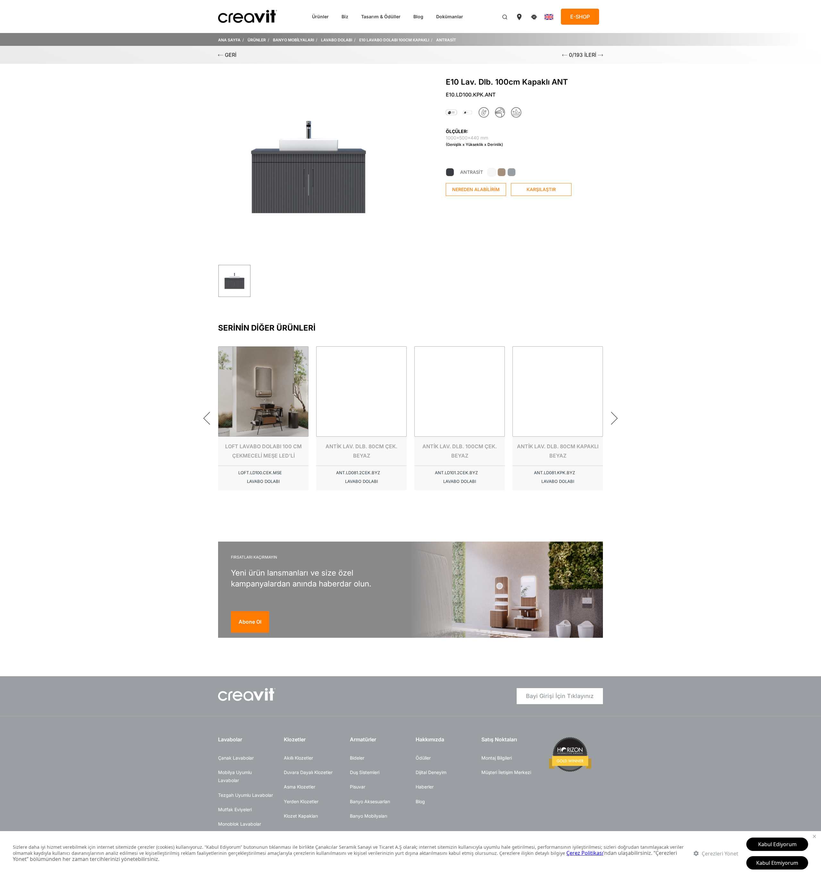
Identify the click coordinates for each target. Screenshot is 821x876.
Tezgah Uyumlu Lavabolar (245, 795)
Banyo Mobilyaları (368, 816)
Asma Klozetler (299, 786)
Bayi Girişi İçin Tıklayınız (560, 696)
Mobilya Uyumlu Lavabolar (235, 776)
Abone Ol (250, 622)
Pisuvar (357, 786)
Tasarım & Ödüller (381, 16)
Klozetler (295, 739)
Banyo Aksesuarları (370, 801)
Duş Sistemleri (364, 772)
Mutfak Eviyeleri (235, 809)
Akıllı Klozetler (298, 758)
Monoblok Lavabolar (239, 824)
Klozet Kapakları (301, 816)
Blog (418, 16)
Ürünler (320, 16)
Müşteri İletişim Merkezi (506, 772)
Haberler (425, 786)
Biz (345, 16)
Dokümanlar (449, 16)
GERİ (229, 55)
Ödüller (423, 758)
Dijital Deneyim (431, 772)
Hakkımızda (430, 739)
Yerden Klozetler (301, 801)
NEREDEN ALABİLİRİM (476, 189)
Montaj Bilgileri (496, 758)
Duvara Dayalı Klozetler (308, 772)
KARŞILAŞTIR (541, 189)
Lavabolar (230, 739)
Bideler (357, 758)
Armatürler (363, 739)
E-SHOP (580, 16)
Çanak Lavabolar (236, 758)
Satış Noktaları (499, 739)
